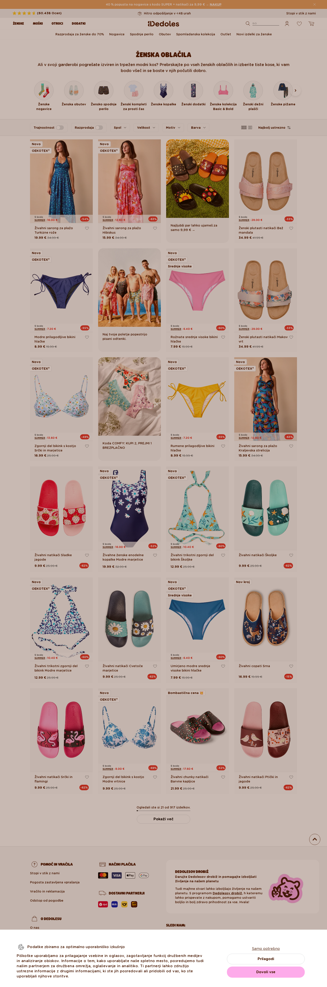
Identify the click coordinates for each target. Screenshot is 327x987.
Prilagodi (266, 959)
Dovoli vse (265, 972)
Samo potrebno (266, 949)
